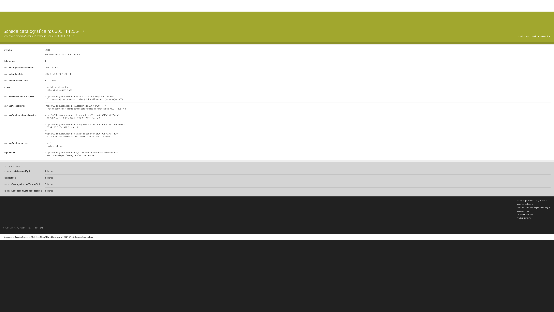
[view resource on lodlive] (549, 19)
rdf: (6, 87)
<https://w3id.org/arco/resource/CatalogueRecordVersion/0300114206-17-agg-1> (83, 116)
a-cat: (18, 67)
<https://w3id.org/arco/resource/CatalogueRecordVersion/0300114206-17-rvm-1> (83, 135)
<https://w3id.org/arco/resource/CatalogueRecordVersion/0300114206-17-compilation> (85, 126)
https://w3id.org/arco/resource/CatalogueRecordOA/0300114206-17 (38, 36)
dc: (9, 61)
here (91, 237)
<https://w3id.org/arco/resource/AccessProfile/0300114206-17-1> (85, 107)
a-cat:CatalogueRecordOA (58, 88)
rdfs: (7, 50)
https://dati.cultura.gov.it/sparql (535, 201)
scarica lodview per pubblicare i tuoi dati (23, 228)
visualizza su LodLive (525, 204)
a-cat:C (54, 144)
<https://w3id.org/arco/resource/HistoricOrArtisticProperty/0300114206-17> (84, 98)
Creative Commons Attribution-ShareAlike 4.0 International (38, 237)
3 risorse (49, 184)
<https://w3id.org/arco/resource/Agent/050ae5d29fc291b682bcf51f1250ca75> (81, 154)
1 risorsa (49, 171)
